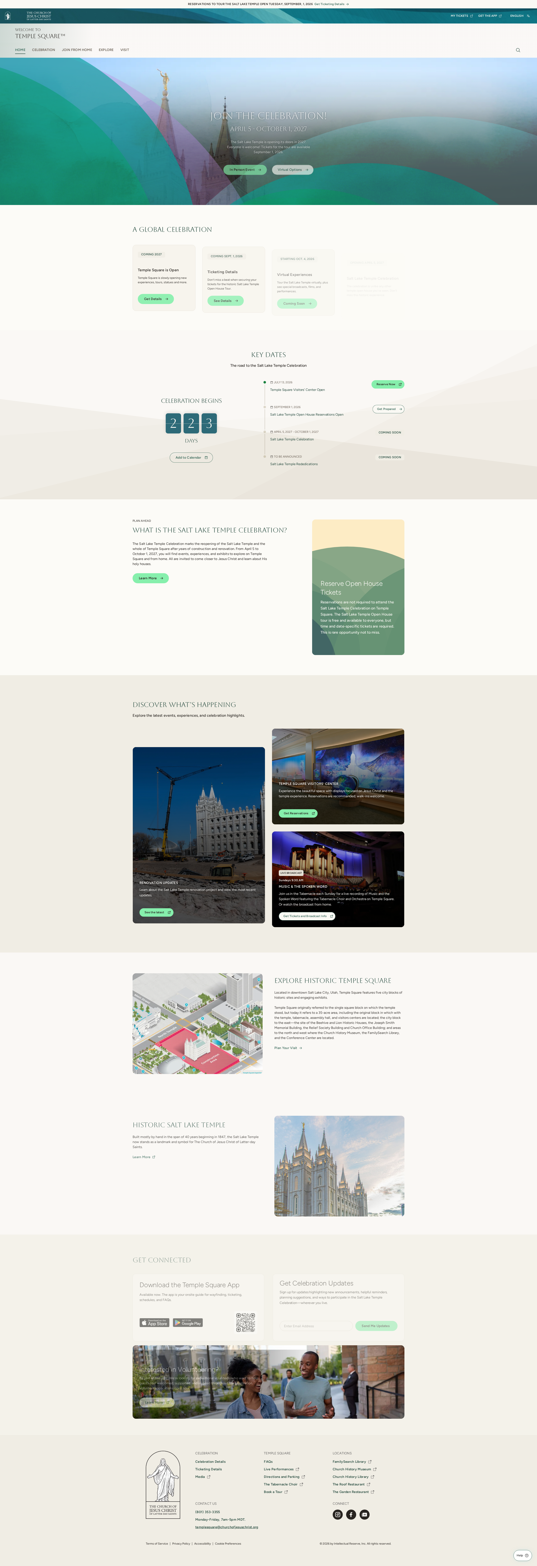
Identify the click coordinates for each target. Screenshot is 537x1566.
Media (200, 1477)
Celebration (43, 50)
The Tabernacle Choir (280, 1484)
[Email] (365, 1515)
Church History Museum (352, 1469)
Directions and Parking (282, 1477)
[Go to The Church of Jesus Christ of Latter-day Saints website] (29, 16)
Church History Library (351, 1477)
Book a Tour (273, 1492)
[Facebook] (351, 1515)
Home (20, 50)
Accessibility (202, 1543)
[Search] (518, 50)
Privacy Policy (181, 1543)
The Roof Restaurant (349, 1484)
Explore (106, 50)
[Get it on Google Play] (188, 1322)
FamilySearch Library (349, 1462)
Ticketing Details (208, 1469)
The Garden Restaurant (351, 1492)
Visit (124, 50)
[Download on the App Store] (154, 1322)
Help (520, 1555)
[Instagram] (338, 1515)
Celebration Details (210, 1462)
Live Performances (278, 1469)
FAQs (268, 1462)
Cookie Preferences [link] (228, 1543)
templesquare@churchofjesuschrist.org (226, 1527)
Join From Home (77, 50)
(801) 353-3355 (207, 1512)
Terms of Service (157, 1543)
